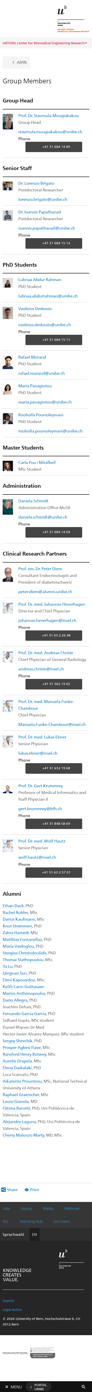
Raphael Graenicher (21, 1094)
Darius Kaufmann (19, 919)
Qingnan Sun (15, 973)
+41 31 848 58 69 (56, 823)
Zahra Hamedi (16, 932)
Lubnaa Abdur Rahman (39, 279)
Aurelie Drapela (17, 1061)
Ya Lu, (8, 966)
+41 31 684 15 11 (56, 339)
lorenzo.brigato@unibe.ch (42, 199)
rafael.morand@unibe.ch (41, 373)
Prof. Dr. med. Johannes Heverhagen (51, 604)
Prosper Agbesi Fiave (22, 1047)
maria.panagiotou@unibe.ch (45, 402)
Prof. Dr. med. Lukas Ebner (42, 737)
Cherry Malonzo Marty (23, 1135)
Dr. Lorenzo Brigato (36, 183)
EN (34, 1234)
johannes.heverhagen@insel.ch (47, 620)
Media (48, 1208)
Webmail (71, 1208)
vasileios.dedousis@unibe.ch (44, 324)
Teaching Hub (31, 1221)
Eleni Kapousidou (19, 979)
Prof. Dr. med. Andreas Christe (45, 652)
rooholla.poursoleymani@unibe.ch (50, 431)
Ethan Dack (13, 905)
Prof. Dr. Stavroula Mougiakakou (48, 115)
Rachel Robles (15, 912)
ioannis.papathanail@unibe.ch (46, 228)
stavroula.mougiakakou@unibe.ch (50, 131)
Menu (16, 1386)
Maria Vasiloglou (18, 946)
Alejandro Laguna (19, 1121)
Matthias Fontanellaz (22, 939)
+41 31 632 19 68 (56, 768)
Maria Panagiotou (35, 385)
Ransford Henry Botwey (24, 1054)
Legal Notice (12, 1309)
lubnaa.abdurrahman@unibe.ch (48, 296)
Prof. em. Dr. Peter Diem (40, 568)
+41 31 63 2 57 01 (56, 872)
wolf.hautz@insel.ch (37, 857)
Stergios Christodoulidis (24, 952)
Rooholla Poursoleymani (40, 414)
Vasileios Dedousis (35, 308)
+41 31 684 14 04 (56, 532)
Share (12, 1189)
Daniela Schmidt (33, 500)
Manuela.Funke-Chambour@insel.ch (52, 724)
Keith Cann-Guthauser (23, 986)
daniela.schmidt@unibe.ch (42, 517)
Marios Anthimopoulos (24, 993)
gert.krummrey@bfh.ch (40, 808)
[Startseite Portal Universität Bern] (73, 18)
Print (34, 1189)
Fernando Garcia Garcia (24, 1013)
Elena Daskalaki (17, 1067)
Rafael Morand (32, 357)
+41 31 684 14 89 (56, 146)
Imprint (8, 1300)
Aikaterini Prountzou (22, 1081)
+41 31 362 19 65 (56, 684)
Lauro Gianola (16, 1101)
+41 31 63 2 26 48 (56, 635)
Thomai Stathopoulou (23, 959)
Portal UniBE (40, 1387)
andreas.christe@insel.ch (41, 669)
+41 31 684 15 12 (56, 243)
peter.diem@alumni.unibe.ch (45, 591)
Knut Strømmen (17, 926)
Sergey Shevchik (17, 1040)
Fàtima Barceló (16, 1108)
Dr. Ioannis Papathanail (39, 212)
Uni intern (61, 1221)
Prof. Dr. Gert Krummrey (40, 785)
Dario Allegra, (15, 1000)
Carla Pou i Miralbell (37, 462)
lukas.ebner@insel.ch (37, 753)
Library (26, 1208)
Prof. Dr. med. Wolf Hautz (41, 841)
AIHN (22, 62)
